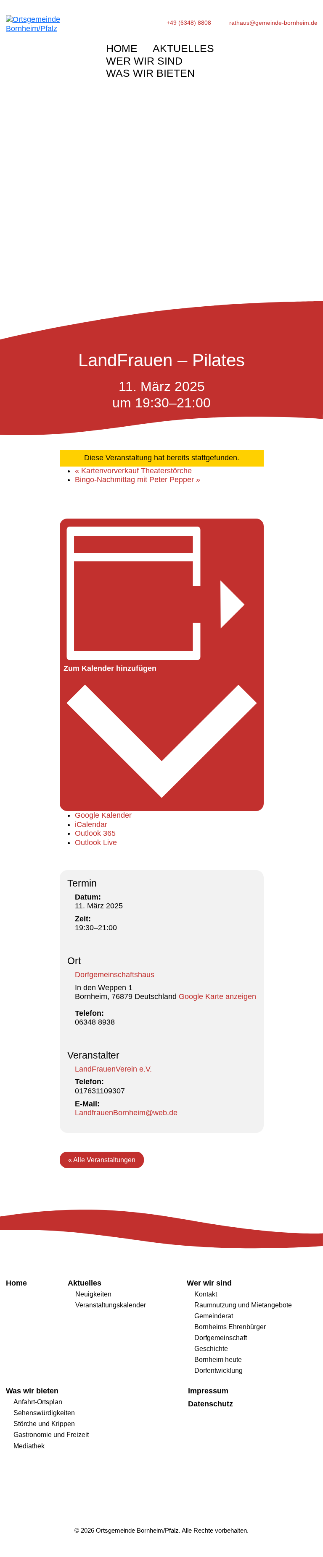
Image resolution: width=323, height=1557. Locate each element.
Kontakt (205, 1294)
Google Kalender (103, 815)
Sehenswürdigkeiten (44, 1412)
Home (122, 48)
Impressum (208, 1391)
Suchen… (290, 46)
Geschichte (211, 1348)
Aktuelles (183, 48)
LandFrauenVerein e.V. (113, 1069)
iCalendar (91, 824)
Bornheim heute (218, 1359)
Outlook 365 (95, 833)
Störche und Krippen (44, 1423)
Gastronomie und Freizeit (51, 1434)
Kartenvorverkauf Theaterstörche (133, 471)
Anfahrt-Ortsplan (37, 1402)
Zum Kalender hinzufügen (110, 668)
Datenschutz (210, 1404)
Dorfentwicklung (218, 1370)
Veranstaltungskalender (110, 1305)
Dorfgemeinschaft (220, 1337)
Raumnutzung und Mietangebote (243, 1305)
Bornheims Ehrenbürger (230, 1326)
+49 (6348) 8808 (189, 23)
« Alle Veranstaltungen (101, 1159)
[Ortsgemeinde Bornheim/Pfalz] (46, 47)
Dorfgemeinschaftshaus (114, 974)
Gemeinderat (213, 1316)
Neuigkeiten (93, 1294)
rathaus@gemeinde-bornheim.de (273, 23)
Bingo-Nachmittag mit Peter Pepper (137, 479)
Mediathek (29, 1446)
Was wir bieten (150, 73)
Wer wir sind (144, 61)
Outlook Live (96, 842)
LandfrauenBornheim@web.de (126, 1112)
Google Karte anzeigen (217, 996)
